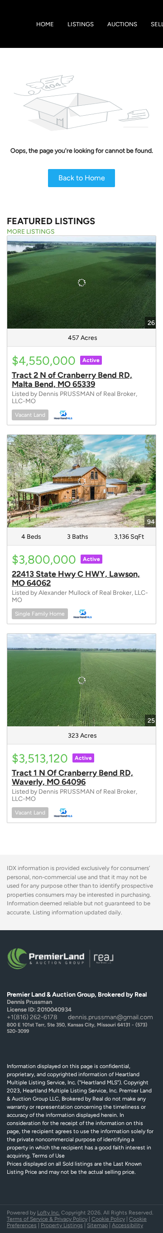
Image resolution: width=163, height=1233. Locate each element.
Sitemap (97, 1225)
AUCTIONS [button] (122, 24)
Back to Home (81, 178)
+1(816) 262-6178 (32, 1017)
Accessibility (127, 1225)
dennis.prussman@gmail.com (110, 1017)
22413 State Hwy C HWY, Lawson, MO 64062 (76, 578)
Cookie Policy (108, 1219)
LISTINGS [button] (80, 24)
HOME (45, 24)
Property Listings (62, 1225)
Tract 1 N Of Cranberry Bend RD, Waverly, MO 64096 (72, 777)
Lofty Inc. (48, 1212)
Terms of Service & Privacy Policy (47, 1219)
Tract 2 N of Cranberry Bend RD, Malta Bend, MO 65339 (72, 379)
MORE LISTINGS (31, 231)
